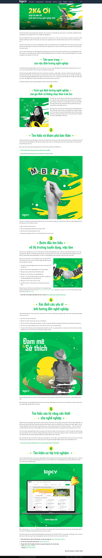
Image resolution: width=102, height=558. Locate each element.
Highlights (65, 1)
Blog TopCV (31, 291)
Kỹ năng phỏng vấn (40, 1)
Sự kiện (60, 1)
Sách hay (71, 1)
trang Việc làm (31, 529)
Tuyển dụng (76, 556)
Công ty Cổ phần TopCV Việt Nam (30, 556)
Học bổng (55, 1)
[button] (81, 1)
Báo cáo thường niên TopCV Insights (46, 289)
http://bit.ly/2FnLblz (30, 547)
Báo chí (71, 556)
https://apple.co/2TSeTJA (29, 545)
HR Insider (81, 556)
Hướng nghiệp (48, 1)
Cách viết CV (31, 1)
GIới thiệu (67, 556)
